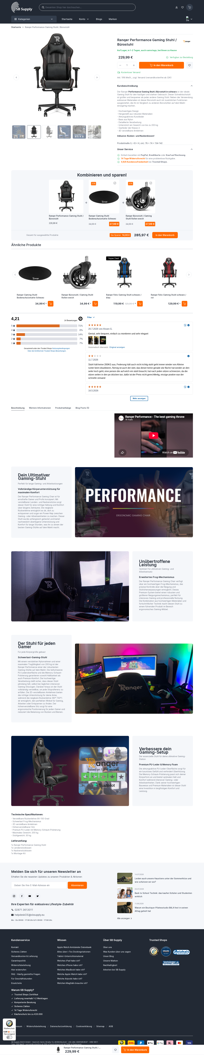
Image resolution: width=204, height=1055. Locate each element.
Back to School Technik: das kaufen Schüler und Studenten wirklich (163, 895)
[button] (186, 42)
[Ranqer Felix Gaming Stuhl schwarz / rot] (169, 273)
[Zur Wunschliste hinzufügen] (189, 65)
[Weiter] (98, 77)
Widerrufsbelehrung (36, 1026)
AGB (111, 1026)
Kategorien (24, 19)
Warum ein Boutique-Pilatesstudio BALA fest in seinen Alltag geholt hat (161, 909)
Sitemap (100, 1026)
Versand (141, 77)
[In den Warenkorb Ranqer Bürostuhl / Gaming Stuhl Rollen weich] (95, 303)
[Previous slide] (15, 274)
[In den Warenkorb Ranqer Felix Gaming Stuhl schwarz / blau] (140, 303)
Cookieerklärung (84, 1026)
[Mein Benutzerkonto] (176, 7)
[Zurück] (15, 77)
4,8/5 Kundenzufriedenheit (134, 162)
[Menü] (14, 1020)
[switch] (9, 1037)
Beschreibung (18, 408)
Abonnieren (77, 885)
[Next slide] (189, 274)
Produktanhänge (63, 408)
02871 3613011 (24, 909)
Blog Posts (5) (82, 408)
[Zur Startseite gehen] (21, 7)
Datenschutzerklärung (61, 1026)
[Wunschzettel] (182, 7)
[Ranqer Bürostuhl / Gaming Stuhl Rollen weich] (79, 273)
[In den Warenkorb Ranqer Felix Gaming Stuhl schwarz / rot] (184, 303)
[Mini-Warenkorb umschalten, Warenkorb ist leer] (189, 7)
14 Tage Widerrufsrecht (133, 158)
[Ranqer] (186, 42)
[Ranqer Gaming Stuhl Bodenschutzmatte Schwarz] (35, 273)
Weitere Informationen (40, 408)
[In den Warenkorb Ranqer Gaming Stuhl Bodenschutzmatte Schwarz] (50, 303)
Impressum (16, 1026)
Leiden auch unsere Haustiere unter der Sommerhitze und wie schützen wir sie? (163, 880)
